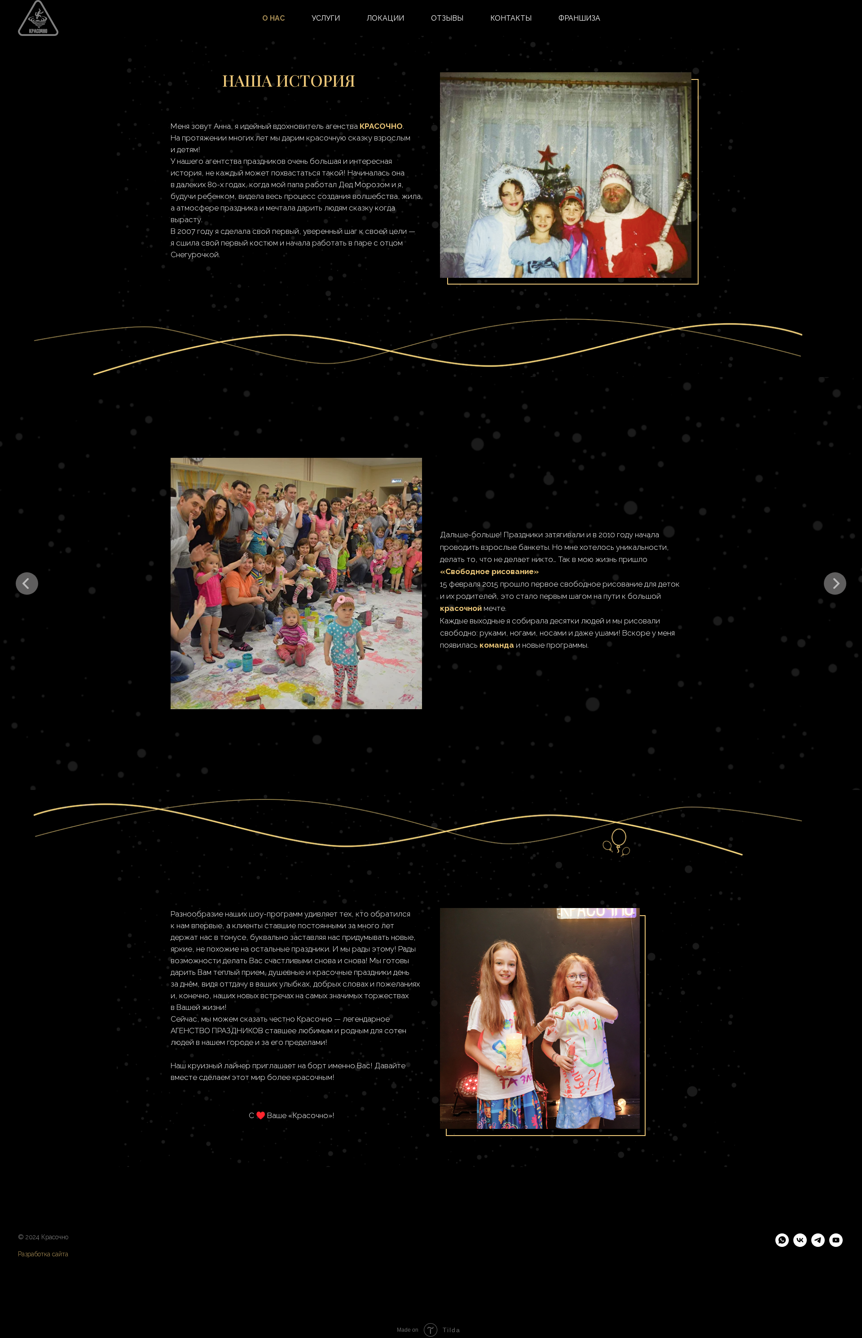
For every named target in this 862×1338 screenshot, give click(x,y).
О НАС (273, 18)
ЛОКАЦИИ (385, 18)
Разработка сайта (43, 1254)
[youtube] (836, 1244)
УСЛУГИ (326, 18)
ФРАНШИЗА (579, 18)
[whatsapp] (782, 1244)
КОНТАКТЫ (511, 18)
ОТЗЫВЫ (447, 18)
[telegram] (818, 1244)
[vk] (800, 1244)
